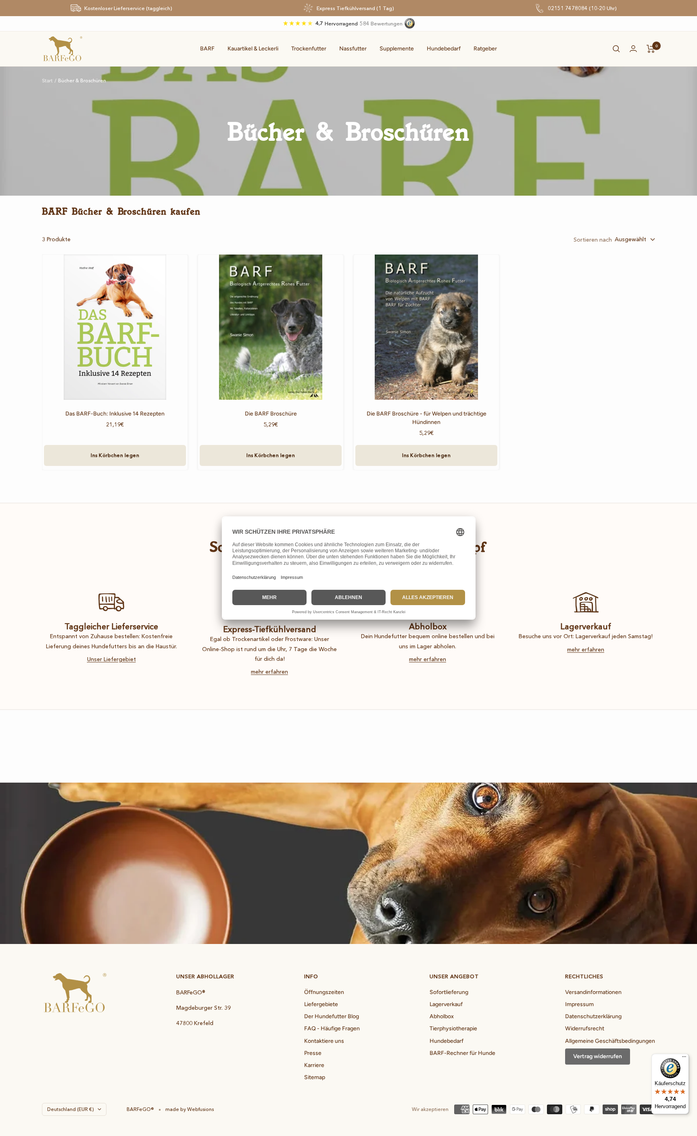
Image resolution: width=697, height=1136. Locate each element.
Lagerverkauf (446, 1004)
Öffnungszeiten (324, 992)
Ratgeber (485, 48)
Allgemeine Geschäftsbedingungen (610, 1041)
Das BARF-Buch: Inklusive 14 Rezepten (115, 413)
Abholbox (442, 1016)
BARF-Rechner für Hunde (462, 1053)
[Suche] (616, 48)
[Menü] (684, 1058)
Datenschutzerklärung (593, 1016)
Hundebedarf (444, 48)
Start (47, 81)
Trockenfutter (308, 48)
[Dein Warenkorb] (651, 49)
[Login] (633, 48)
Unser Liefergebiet (111, 659)
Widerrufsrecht (584, 1028)
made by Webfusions (189, 1109)
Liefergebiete (321, 1004)
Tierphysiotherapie (453, 1028)
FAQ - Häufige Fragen (332, 1028)
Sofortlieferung (449, 992)
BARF (207, 48)
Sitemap (314, 1077)
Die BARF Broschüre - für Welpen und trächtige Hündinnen (426, 418)
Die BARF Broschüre (271, 413)
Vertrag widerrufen (597, 1056)
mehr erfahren (269, 671)
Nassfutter (353, 48)
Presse (312, 1053)
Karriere (314, 1065)
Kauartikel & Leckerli (252, 48)
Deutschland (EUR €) (70, 1109)
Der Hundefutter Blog (331, 1016)
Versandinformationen (593, 992)
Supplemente (397, 48)
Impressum (579, 1004)
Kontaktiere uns (324, 1041)
